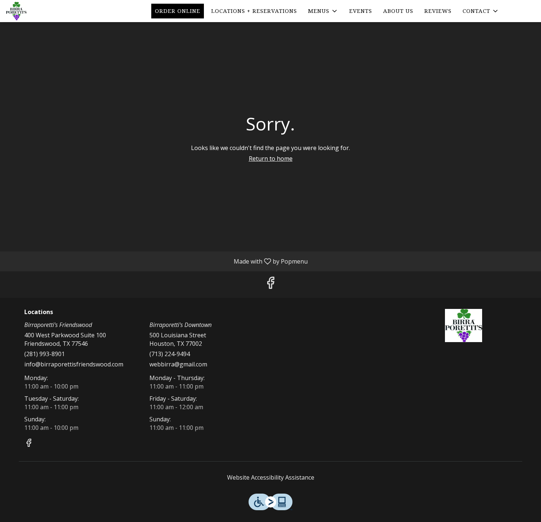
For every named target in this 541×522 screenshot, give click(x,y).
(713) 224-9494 (169, 354)
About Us (398, 11)
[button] (323, 11)
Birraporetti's (464, 325)
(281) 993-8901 (44, 354)
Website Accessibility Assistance (270, 477)
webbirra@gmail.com (178, 364)
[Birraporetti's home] (39, 11)
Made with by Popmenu (157, 261)
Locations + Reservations (254, 11)
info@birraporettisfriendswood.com (73, 364)
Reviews (438, 11)
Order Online (177, 11)
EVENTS (360, 11)
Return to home (271, 158)
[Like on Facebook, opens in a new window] (270, 284)
